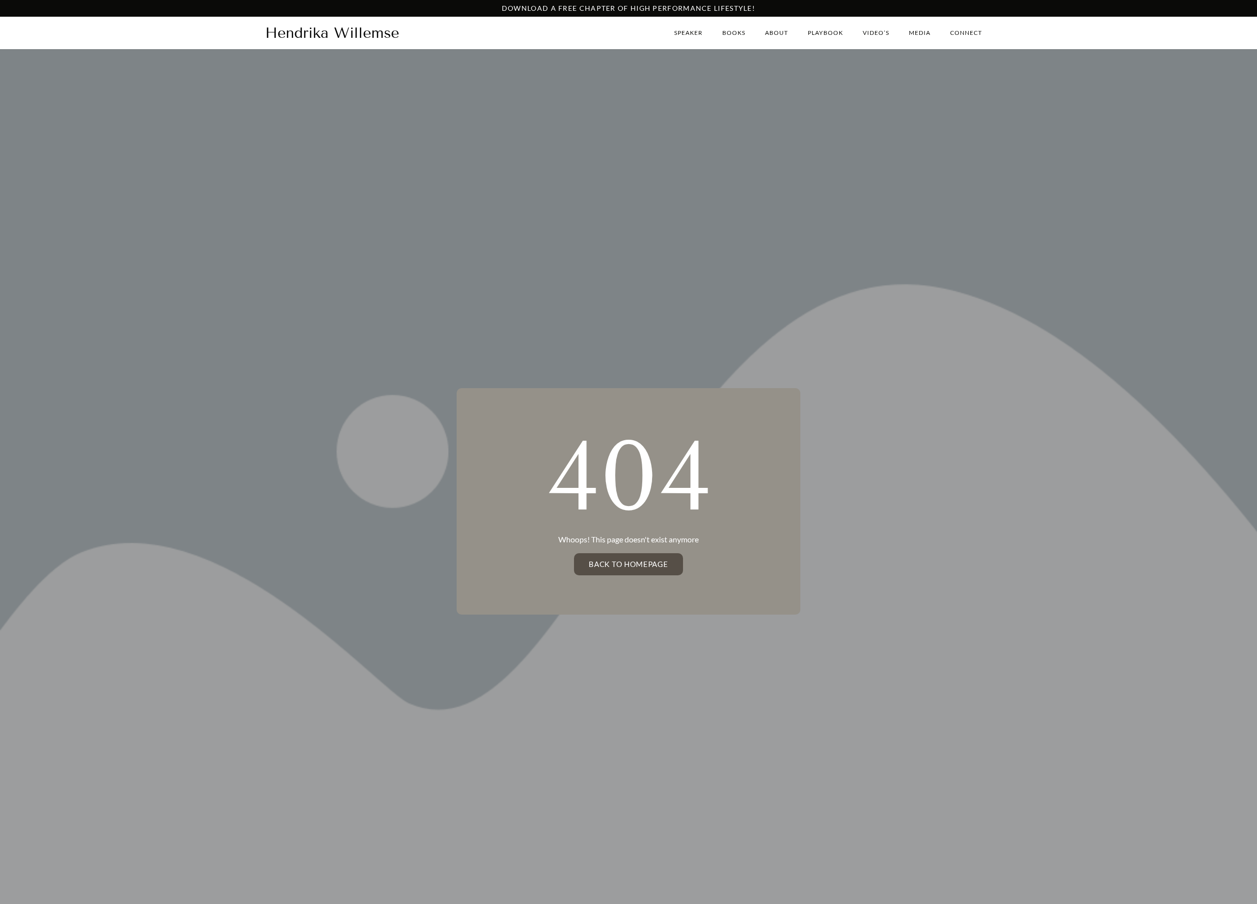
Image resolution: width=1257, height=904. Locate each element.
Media (919, 32)
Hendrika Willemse (332, 33)
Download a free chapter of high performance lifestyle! (628, 8)
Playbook (825, 32)
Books (733, 32)
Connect (966, 32)
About (776, 32)
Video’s (876, 32)
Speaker (688, 32)
